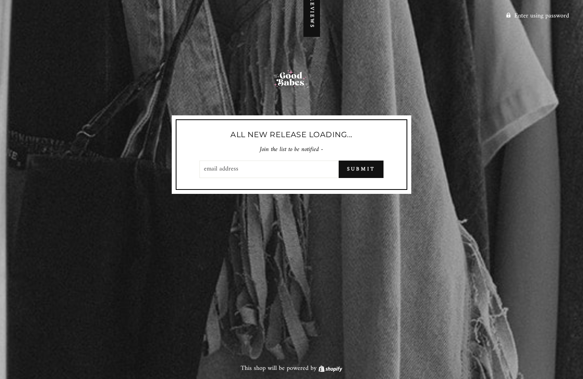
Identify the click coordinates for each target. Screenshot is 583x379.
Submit (361, 169)
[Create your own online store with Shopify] (330, 368)
